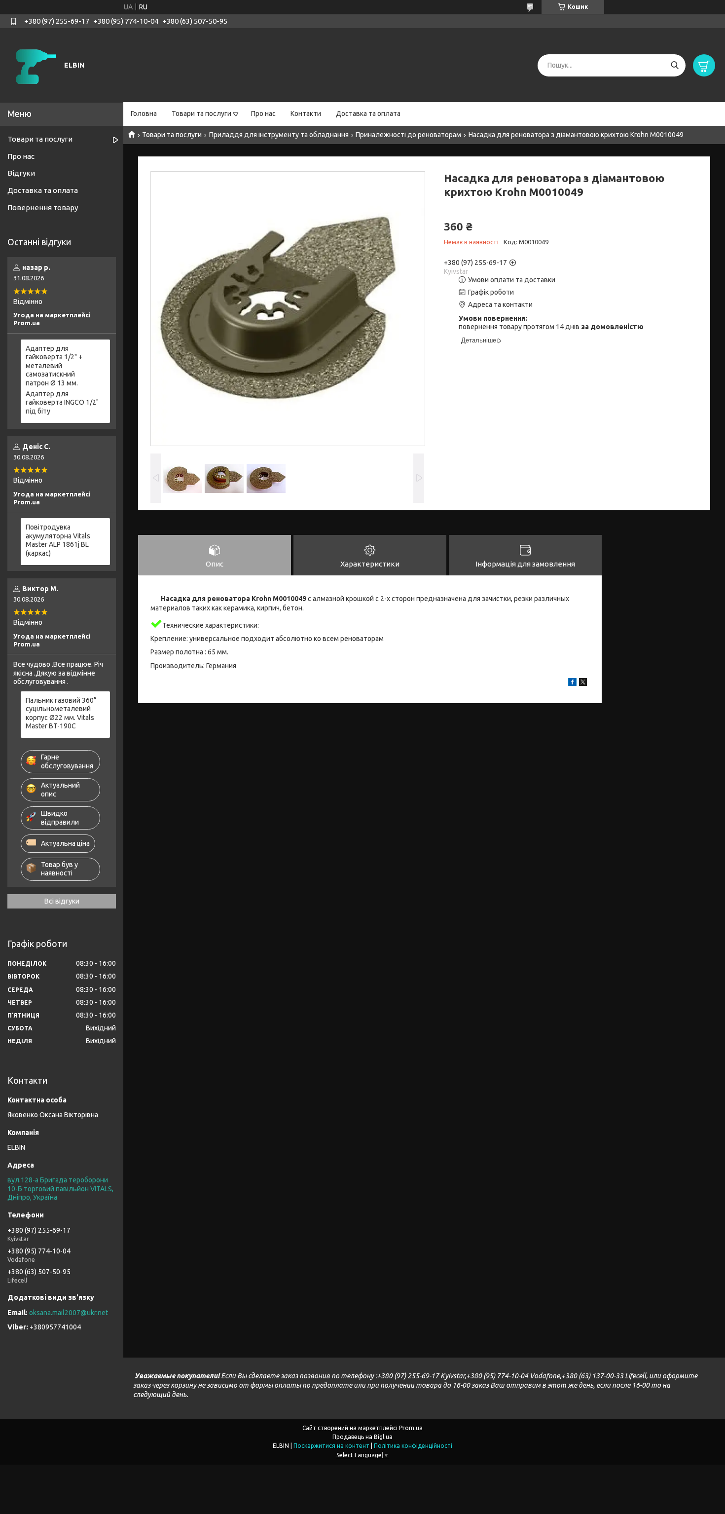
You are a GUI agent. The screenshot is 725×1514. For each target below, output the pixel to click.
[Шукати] (674, 65)
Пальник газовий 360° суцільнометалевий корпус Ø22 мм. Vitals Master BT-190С (61, 713)
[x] (583, 683)
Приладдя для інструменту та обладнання (279, 135)
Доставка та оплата (368, 113)
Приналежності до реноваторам (408, 135)
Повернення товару (42, 207)
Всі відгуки (61, 901)
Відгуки (21, 173)
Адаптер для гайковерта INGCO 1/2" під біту (62, 402)
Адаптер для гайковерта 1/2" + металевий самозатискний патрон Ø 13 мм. (54, 365)
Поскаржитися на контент (331, 1445)
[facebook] (572, 683)
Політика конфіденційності (413, 1445)
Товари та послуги (201, 113)
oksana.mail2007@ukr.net (68, 1313)
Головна (144, 113)
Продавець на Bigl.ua (362, 1437)
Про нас (263, 113)
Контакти (305, 113)
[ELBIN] (34, 65)
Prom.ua (411, 1428)
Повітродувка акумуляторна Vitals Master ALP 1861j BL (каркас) (58, 540)
